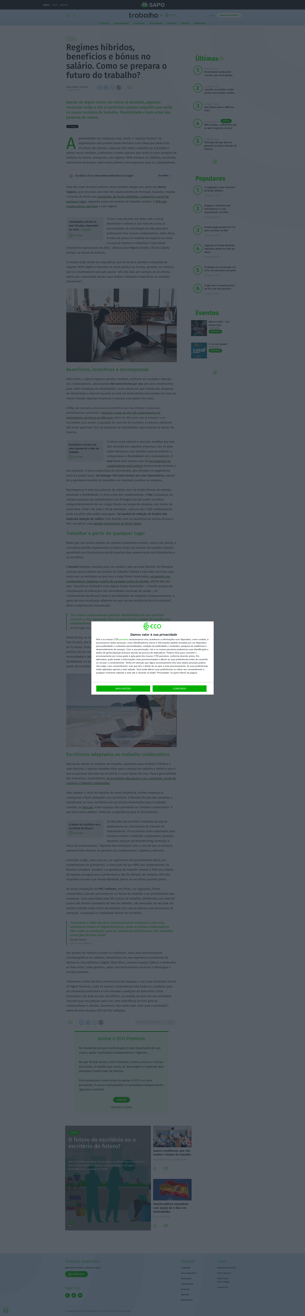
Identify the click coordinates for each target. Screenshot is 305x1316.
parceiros (124, 639)
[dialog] (152, 658)
